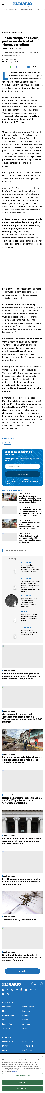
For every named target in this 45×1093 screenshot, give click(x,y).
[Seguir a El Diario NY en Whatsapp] (3, 994)
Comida (25, 1020)
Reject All (22, 1082)
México (7, 443)
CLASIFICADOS (7, 1042)
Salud (4, 1020)
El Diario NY (6, 32)
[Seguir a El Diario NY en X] (7, 989)
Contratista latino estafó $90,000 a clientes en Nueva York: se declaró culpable (30, 568)
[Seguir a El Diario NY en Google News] (26, 989)
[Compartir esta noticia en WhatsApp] (10, 67)
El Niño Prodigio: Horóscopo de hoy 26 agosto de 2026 (29, 632)
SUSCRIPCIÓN (27, 1046)
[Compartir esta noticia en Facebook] (16, 67)
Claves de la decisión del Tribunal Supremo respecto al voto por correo (29, 617)
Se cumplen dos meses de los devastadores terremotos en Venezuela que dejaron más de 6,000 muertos (30, 512)
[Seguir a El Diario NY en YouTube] (17, 989)
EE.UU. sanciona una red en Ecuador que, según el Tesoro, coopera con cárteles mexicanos (21, 841)
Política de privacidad (11, 481)
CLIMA (4, 1050)
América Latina (17, 32)
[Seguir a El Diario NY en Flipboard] (30, 989)
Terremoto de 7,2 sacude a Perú (19, 919)
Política (24, 611)
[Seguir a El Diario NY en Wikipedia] (35, 989)
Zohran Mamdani (10, 9)
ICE (38, 9)
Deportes (25, 1015)
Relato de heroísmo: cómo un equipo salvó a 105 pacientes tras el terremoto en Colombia (30, 539)
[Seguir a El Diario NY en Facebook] (3, 989)
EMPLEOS (6, 1046)
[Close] (42, 1056)
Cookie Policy (17, 1071)
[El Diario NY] (22, 4)
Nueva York (26, 562)
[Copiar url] (34, 67)
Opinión (25, 1028)
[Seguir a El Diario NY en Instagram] (12, 989)
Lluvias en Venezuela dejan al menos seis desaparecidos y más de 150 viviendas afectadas (30, 526)
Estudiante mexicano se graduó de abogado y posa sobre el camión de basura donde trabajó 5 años (30, 499)
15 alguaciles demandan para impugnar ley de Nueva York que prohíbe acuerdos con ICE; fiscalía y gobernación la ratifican (30, 586)
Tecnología (6, 1028)
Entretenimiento (8, 1015)
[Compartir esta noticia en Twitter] (22, 67)
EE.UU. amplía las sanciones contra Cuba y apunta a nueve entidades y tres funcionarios (21, 881)
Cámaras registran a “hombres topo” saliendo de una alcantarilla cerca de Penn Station (29, 602)
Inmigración (26, 1011)
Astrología (26, 627)
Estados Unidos (28, 1007)
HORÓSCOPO (27, 1050)
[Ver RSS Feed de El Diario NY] (7, 994)
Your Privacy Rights (22, 1075)
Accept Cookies (22, 1089)
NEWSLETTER (27, 1042)
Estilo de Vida (7, 1024)
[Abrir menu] (3, 4)
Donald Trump (26, 9)
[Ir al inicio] (11, 984)
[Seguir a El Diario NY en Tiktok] (21, 989)
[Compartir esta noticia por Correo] (28, 67)
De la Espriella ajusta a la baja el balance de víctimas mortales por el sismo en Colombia (21, 957)
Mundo (4, 1011)
